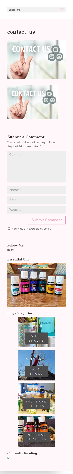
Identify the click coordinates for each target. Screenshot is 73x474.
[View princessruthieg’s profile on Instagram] (12, 250)
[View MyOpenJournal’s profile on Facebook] (8, 250)
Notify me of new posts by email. (31, 229)
